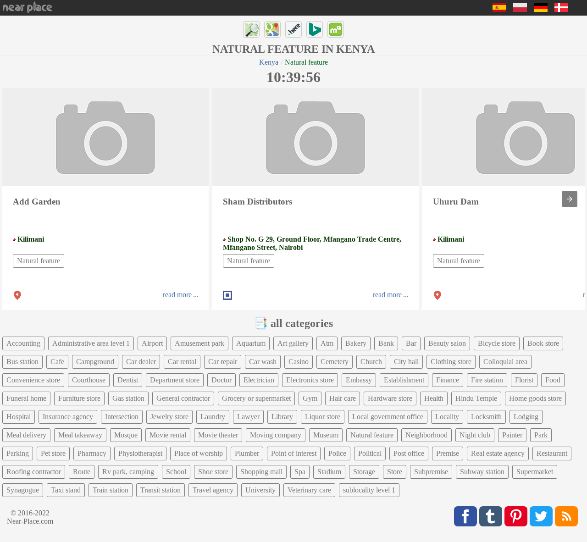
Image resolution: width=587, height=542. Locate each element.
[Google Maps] (272, 29)
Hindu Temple (476, 398)
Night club (475, 435)
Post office (408, 453)
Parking (17, 453)
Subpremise (431, 472)
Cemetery (335, 361)
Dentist (127, 380)
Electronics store (310, 380)
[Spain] (499, 9)
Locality (447, 416)
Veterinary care (309, 490)
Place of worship (198, 453)
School (176, 472)
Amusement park (199, 343)
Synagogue (22, 490)
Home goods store (535, 398)
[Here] (293, 29)
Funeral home (26, 398)
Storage (364, 472)
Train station (110, 490)
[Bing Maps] (314, 29)
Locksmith (486, 416)
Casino (298, 361)
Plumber (247, 453)
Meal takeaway (80, 435)
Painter (512, 435)
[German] (541, 9)
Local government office (387, 416)
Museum (325, 435)
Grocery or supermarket (256, 398)
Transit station (160, 490)
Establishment (404, 380)
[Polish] (520, 9)
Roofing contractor (33, 472)
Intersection (121, 416)
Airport (152, 343)
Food (552, 380)
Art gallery (293, 343)
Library (282, 416)
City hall (406, 361)
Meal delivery (26, 435)
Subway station (482, 472)
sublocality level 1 (369, 490)
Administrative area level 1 (91, 343)
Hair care (342, 398)
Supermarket (534, 472)
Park (541, 435)
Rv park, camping (128, 472)
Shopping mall (261, 472)
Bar (411, 343)
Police (337, 453)
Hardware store (390, 398)
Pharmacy (92, 453)
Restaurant (552, 453)
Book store (543, 343)
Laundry (212, 416)
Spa (299, 472)
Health (433, 398)
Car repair (222, 361)
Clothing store (451, 361)
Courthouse (88, 380)
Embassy (359, 380)
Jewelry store (169, 416)
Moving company (275, 435)
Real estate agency (498, 453)
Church (371, 361)
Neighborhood (426, 435)
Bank (386, 343)
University (260, 490)
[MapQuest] (335, 29)
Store (394, 472)
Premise (447, 453)
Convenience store (33, 380)
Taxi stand (66, 490)
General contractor (183, 398)
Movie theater (218, 435)
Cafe (57, 361)
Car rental (182, 361)
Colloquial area (505, 361)
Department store (174, 380)
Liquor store (322, 416)
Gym (310, 398)
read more (177, 295)
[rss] (566, 516)
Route (81, 472)
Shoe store (213, 472)
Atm (327, 343)
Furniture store (79, 398)
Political (370, 453)
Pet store (53, 453)
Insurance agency (68, 416)
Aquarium (251, 343)
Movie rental (168, 435)
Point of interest (293, 453)
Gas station (128, 398)
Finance (447, 380)
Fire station (487, 380)
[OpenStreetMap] (251, 29)
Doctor (221, 380)
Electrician (259, 380)
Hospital (18, 416)
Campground (95, 361)
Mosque (126, 435)
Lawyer (248, 416)
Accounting (23, 343)
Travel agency (213, 490)
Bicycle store (496, 343)
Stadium (329, 472)
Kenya (268, 62)
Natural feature (38, 261)
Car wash (263, 361)
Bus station (22, 361)
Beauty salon (447, 343)
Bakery (355, 343)
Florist (524, 380)
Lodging (526, 416)
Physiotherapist (140, 453)
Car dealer (141, 361)
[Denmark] (561, 9)
